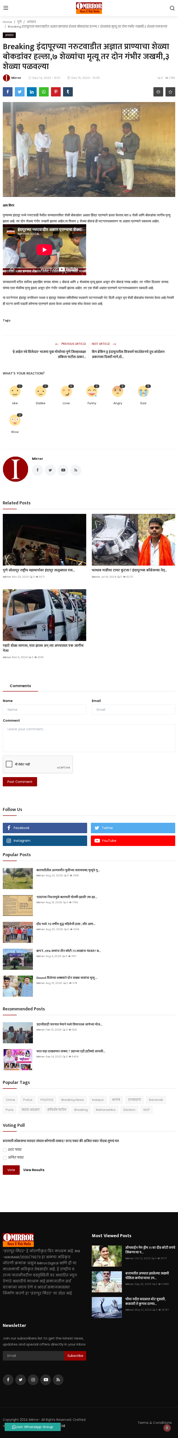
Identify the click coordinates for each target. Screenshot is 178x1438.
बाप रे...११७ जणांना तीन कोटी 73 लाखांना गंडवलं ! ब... (68, 951)
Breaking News (72, 1100)
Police (27, 1100)
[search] (172, 8)
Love (66, 403)
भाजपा (116, 1100)
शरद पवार (15, 1149)
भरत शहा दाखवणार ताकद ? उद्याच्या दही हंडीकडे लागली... (70, 1051)
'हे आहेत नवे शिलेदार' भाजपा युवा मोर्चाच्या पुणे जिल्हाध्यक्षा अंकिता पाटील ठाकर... (49, 354)
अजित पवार (16, 1157)
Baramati (156, 1100)
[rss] (58, 1379)
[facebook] (8, 1379)
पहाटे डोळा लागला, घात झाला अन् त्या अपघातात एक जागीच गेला (43, 648)
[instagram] (33, 1379)
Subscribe (75, 1355)
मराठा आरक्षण (30, 1110)
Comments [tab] (20, 686)
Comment (11, 720)
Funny (92, 403)
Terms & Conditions (155, 1422)
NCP (146, 1110)
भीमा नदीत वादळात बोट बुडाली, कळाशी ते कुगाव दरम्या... (145, 1301)
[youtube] (45, 1379)
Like (15, 403)
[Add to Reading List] (170, 91)
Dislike (40, 403)
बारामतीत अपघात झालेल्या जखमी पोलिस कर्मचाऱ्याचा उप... (147, 1276)
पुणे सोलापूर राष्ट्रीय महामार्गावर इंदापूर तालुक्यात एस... (39, 570)
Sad (143, 403)
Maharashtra (105, 1110)
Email (96, 700)
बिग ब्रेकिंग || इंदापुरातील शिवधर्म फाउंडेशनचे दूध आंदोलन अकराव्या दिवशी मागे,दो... (128, 354)
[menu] (6, 8)
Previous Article (73, 344)
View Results (33, 1170)
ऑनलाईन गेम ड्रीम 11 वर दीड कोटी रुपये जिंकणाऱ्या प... (150, 1250)
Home (7, 22)
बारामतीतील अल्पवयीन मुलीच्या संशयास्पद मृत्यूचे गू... (68, 870)
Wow (15, 432)
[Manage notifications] (167, 1428)
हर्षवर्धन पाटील (57, 1110)
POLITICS (47, 1100)
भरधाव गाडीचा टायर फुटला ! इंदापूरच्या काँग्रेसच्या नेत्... (129, 570)
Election (129, 1110)
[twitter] (20, 1379)
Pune (9, 1110)
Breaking (81, 1110)
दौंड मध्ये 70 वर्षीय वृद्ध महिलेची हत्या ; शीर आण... (65, 924)
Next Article (101, 344)
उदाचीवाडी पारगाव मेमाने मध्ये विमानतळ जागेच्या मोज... (69, 1024)
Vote (11, 1170)
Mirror (37, 458)
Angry (117, 403)
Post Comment (19, 781)
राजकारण (134, 1100)
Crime (10, 1100)
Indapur (98, 1100)
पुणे (19, 22)
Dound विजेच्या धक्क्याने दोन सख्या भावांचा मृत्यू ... (66, 978)
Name (8, 700)
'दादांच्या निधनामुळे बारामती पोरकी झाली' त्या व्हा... (66, 897)
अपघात (31, 22)
